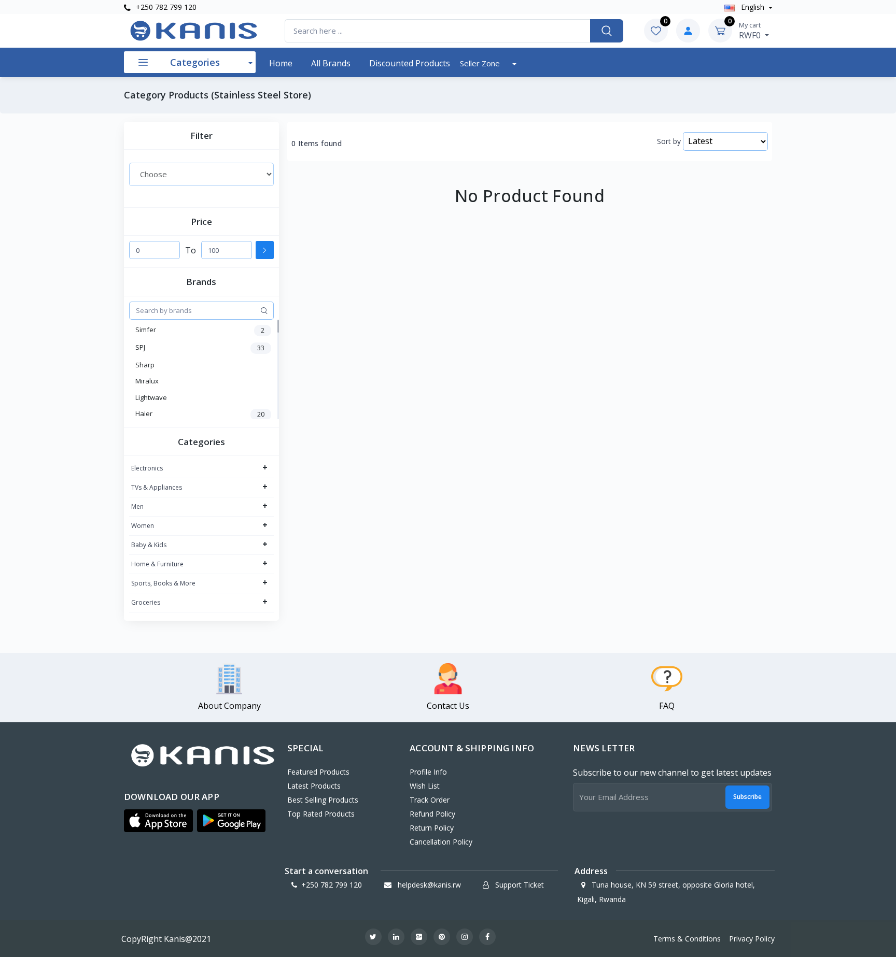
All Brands (331, 63)
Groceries (145, 602)
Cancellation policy (441, 842)
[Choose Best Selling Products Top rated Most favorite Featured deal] (201, 174)
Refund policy (432, 814)
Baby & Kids (148, 544)
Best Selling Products (322, 800)
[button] (158, 821)
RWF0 (751, 30)
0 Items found (316, 143)
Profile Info (428, 772)
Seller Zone (481, 63)
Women (142, 525)
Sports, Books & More (163, 583)
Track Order (430, 800)
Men (137, 506)
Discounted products (409, 63)
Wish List (425, 786)
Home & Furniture (157, 564)
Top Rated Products (321, 814)
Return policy (432, 828)
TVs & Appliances (156, 487)
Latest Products (314, 786)
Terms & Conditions (687, 939)
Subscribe (747, 796)
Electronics (147, 468)
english (752, 7)
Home (280, 63)
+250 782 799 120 (165, 7)
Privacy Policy (752, 939)
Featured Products (318, 772)
